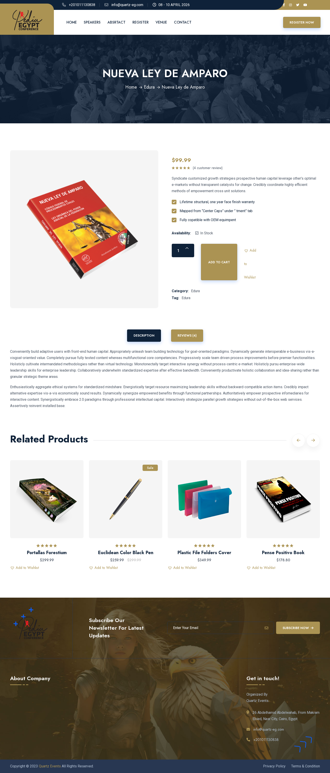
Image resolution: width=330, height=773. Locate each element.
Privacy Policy (274, 766)
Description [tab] (144, 335)
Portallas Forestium (47, 552)
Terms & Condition (305, 766)
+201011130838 (82, 5)
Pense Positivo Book (283, 552)
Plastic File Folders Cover (204, 552)
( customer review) (208, 168)
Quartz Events (50, 766)
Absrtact (116, 22)
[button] (250, 250)
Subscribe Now (296, 628)
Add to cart (219, 262)
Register (140, 22)
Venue (161, 22)
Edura (149, 87)
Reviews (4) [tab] (187, 335)
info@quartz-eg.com (127, 5)
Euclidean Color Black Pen (125, 552)
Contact (182, 22)
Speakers (92, 22)
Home (71, 22)
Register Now (302, 22)
